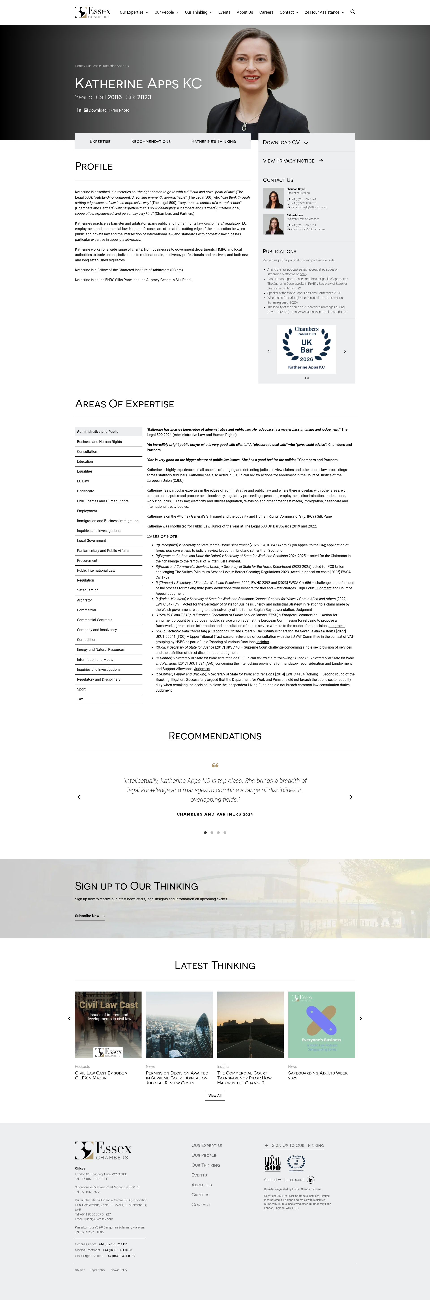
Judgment (323, 588)
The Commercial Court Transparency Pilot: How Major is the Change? (244, 1077)
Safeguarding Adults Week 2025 (318, 1075)
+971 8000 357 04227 (95, 1214)
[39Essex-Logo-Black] (103, 1143)
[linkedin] (310, 1180)
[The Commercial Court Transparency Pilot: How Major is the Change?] (250, 994)
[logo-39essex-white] (93, 8)
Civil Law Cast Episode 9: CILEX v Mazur (101, 1075)
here (303, 274)
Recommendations (151, 141)
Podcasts (82, 1066)
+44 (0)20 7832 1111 (303, 225)
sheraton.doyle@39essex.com (308, 207)
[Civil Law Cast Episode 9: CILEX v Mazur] (108, 994)
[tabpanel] (251, 565)
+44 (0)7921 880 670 (303, 203)
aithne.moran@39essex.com (307, 229)
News (150, 1066)
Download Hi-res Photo (108, 110)
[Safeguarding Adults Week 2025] (321, 994)
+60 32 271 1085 (92, 1232)
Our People (93, 66)
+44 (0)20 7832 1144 (303, 199)
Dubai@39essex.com (98, 1219)
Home (79, 66)
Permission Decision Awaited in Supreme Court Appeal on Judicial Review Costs (177, 1077)
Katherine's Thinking (213, 141)
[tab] (108, 432)
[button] (305, 378)
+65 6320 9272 (90, 1192)
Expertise (100, 141)
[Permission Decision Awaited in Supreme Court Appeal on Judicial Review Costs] (179, 994)
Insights (262, 642)
